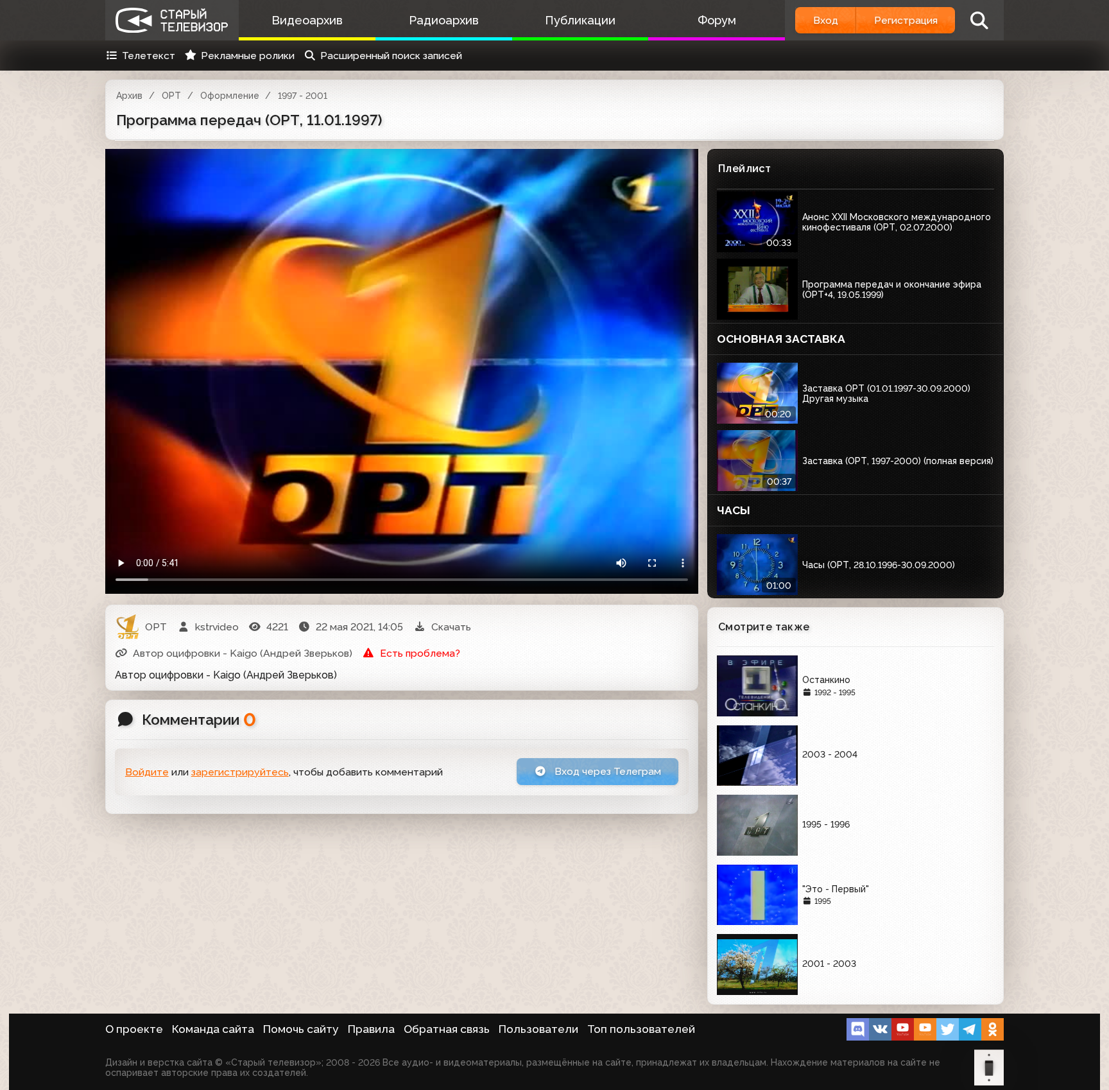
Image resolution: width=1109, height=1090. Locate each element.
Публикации (580, 20)
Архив (129, 96)
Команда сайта (213, 1029)
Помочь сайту (301, 1029)
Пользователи (538, 1029)
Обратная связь (447, 1029)
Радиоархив (444, 20)
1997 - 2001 (302, 96)
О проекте (134, 1029)
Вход (825, 20)
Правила (371, 1029)
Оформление (229, 96)
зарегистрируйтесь (240, 772)
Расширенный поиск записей (391, 55)
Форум (717, 20)
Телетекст (148, 55)
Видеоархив (307, 20)
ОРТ (171, 96)
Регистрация (906, 20)
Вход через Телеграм (606, 771)
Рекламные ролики (248, 55)
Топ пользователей (641, 1029)
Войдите (147, 772)
